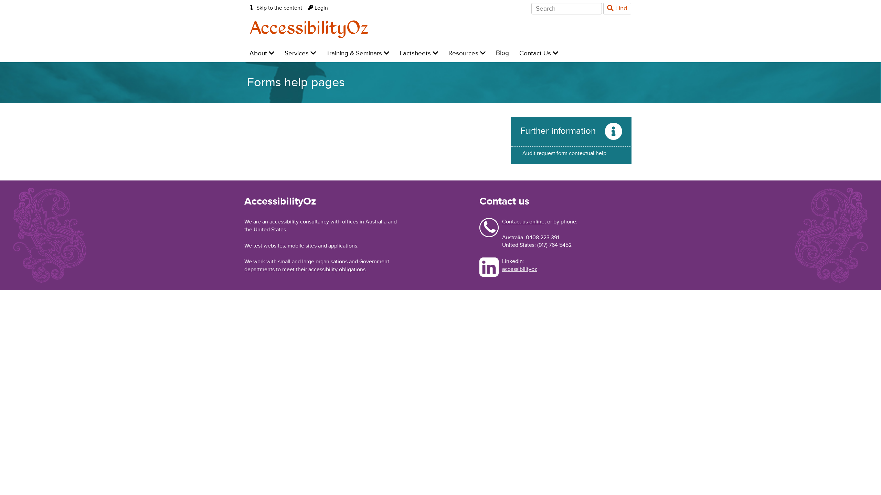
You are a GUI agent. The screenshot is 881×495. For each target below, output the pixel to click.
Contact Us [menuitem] (536, 53)
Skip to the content (278, 7)
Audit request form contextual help (564, 153)
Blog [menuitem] (502, 53)
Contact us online (523, 221)
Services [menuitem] (297, 53)
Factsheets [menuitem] (416, 53)
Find (620, 8)
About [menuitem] (259, 53)
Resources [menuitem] (464, 53)
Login (320, 7)
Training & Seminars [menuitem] (355, 53)
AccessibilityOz (309, 28)
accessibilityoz (519, 269)
